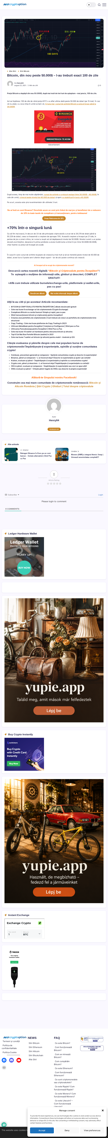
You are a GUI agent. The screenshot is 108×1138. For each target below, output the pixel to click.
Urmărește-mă (54, 429)
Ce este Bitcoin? (62, 1043)
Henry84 (20, 83)
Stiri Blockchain (36, 1055)
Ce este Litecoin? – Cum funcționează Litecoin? (63, 1103)
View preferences (92, 1130)
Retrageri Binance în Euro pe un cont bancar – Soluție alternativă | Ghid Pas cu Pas (36, 456)
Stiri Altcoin (34, 1051)
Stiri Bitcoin (34, 1043)
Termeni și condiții (11, 1041)
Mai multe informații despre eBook (64, 293)
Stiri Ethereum (35, 1047)
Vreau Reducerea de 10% (54, 218)
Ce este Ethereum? (64, 1068)
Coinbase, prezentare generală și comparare (30, 355)
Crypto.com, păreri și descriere (24, 363)
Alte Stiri (33, 1059)
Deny (67, 1130)
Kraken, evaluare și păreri (22, 360)
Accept (42, 1130)
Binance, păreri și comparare (23, 358)
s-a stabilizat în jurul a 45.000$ (75, 197)
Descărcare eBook (37, 293)
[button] (102, 1110)
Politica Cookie (10, 1052)
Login (100, 495)
